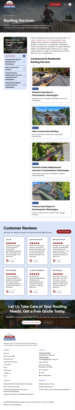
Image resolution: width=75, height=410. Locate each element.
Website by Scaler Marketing (12, 404)
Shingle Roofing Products (46, 384)
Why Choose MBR (9, 356)
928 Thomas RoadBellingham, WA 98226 (45, 366)
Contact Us (7, 373)
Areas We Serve (9, 359)
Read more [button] (9, 256)
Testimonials (7, 370)
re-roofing (49, 40)
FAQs (5, 376)
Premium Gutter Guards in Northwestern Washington (54, 389)
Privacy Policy (36, 402)
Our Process (7, 364)
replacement (40, 40)
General (6, 350)
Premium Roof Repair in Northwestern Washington (19, 394)
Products (42, 380)
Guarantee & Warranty (10, 362)
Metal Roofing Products (46, 386)
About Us (6, 353)
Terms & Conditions (48, 402)
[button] (69, 4)
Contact (42, 350)
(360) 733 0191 (43, 362)
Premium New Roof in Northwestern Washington (18, 384)
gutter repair (61, 40)
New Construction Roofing (11, 386)
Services (7, 380)
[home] (9, 4)
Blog (5, 367)
